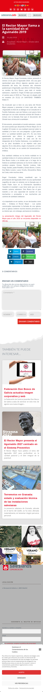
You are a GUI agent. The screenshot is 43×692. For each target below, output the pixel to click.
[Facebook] (10, 9)
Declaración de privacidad (26, 688)
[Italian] (25, 5)
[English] (20, 5)
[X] (14, 9)
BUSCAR (22, 15)
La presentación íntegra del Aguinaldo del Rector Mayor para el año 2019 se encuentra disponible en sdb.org (21, 218)
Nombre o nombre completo (11, 628)
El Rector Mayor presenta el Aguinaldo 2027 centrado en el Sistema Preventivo (21, 444)
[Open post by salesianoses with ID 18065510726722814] (11, 558)
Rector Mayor (22, 42)
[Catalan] (18, 5)
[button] (40, 649)
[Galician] (23, 5)
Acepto (21, 672)
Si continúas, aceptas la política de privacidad (20, 643)
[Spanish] (27, 5)
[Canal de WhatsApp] (28, 9)
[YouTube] (21, 9)
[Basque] (15, 5)
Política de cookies (13, 688)
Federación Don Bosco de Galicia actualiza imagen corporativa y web (19, 393)
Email (4, 636)
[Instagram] (17, 9)
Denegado (21, 678)
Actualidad (11, 42)
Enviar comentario (29, 321)
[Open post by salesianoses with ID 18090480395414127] (32, 558)
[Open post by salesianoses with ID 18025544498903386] (11, 536)
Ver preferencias (21, 683)
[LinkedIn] (32, 9)
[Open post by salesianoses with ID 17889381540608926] (32, 536)
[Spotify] (25, 9)
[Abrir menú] (30, 15)
